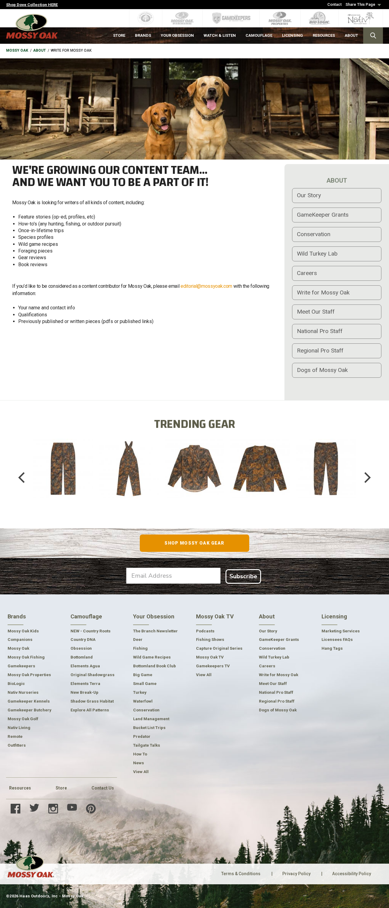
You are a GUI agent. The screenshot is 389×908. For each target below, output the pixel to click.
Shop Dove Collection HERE (32, 4)
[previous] (25, 477)
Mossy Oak (17, 50)
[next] (363, 477)
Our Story (309, 195)
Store (61, 788)
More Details (63, 488)
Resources (20, 788)
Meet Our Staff (316, 311)
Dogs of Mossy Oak (322, 369)
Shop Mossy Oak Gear (194, 543)
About (39, 50)
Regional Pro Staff (320, 350)
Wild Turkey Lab (317, 253)
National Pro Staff (320, 331)
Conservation (313, 234)
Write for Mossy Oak (323, 292)
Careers (307, 273)
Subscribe (243, 576)
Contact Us (102, 788)
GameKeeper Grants (323, 214)
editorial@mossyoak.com (206, 286)
